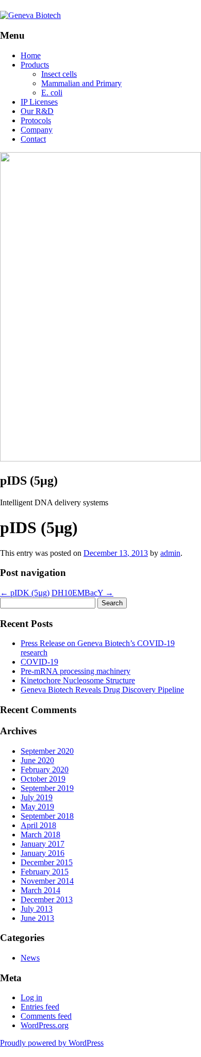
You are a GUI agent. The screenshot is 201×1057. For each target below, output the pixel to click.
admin (170, 553)
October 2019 (43, 778)
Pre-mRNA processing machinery (75, 671)
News (30, 957)
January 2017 (42, 843)
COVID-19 (39, 661)
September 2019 (47, 788)
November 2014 (47, 881)
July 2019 (37, 797)
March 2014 (40, 890)
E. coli (51, 92)
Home (31, 55)
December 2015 (47, 862)
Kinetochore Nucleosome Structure (78, 680)
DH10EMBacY (82, 592)
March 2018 (40, 834)
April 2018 (38, 825)
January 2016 (42, 853)
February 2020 (45, 769)
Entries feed (40, 1006)
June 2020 (37, 760)
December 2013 (47, 899)
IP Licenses (39, 101)
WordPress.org (45, 1025)
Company (37, 129)
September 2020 (47, 751)
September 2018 (47, 816)
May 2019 (37, 806)
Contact (33, 139)
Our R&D (37, 111)
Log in (31, 997)
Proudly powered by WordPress (52, 1042)
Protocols (36, 120)
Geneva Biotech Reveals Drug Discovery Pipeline (102, 689)
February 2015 (45, 871)
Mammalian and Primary (81, 83)
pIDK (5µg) (24, 592)
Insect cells (59, 74)
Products (35, 64)
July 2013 (37, 908)
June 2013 (37, 918)
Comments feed (46, 1016)
